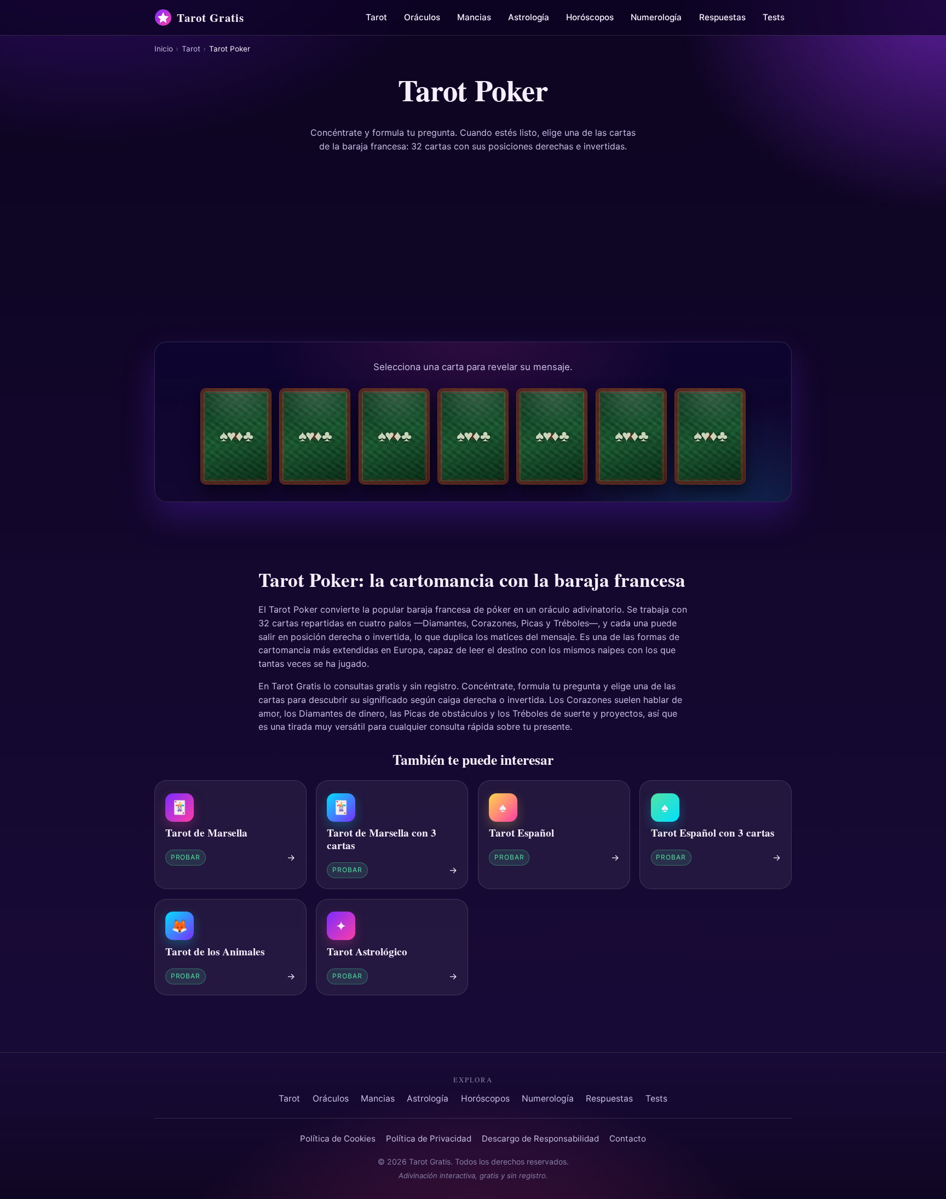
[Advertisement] (473, 247)
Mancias (474, 17)
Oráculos (422, 17)
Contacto (627, 1138)
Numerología (656, 17)
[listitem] (236, 436)
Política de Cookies (338, 1138)
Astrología (528, 17)
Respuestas (722, 17)
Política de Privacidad (428, 1138)
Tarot (376, 17)
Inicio (163, 48)
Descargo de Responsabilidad (540, 1138)
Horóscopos (590, 17)
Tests (774, 17)
